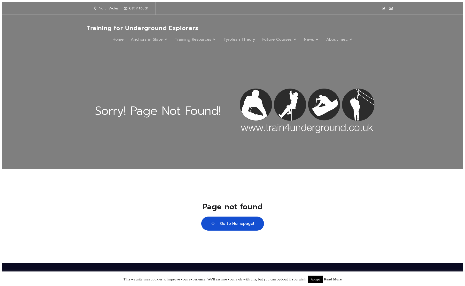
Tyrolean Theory (239, 39)
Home (118, 39)
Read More (333, 279)
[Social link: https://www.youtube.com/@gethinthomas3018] (391, 8)
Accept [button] (315, 279)
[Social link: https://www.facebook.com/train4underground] (383, 8)
